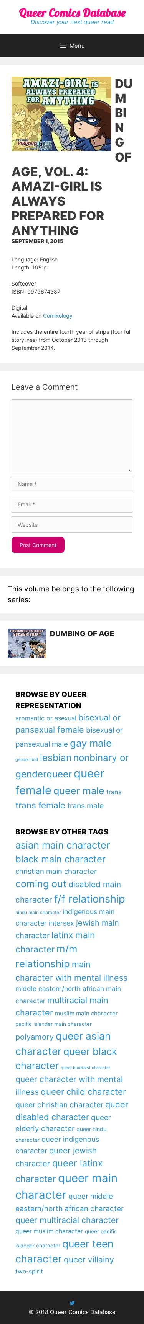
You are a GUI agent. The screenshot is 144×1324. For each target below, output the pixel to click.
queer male (78, 791)
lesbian (55, 757)
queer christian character (59, 1104)
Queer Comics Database (72, 12)
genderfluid (26, 759)
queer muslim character (49, 1231)
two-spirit (29, 1271)
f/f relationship (89, 899)
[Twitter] (72, 1303)
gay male (91, 743)
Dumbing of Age (82, 633)
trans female (40, 805)
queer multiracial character (67, 1220)
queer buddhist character (85, 1067)
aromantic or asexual (45, 718)
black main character (60, 859)
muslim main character (86, 1013)
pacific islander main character (53, 1024)
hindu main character (38, 912)
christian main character (56, 871)
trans (114, 792)
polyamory (34, 1037)
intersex (61, 923)
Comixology (58, 315)
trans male (85, 805)
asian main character (62, 845)
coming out (40, 884)
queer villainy (89, 1259)
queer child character (83, 1091)
